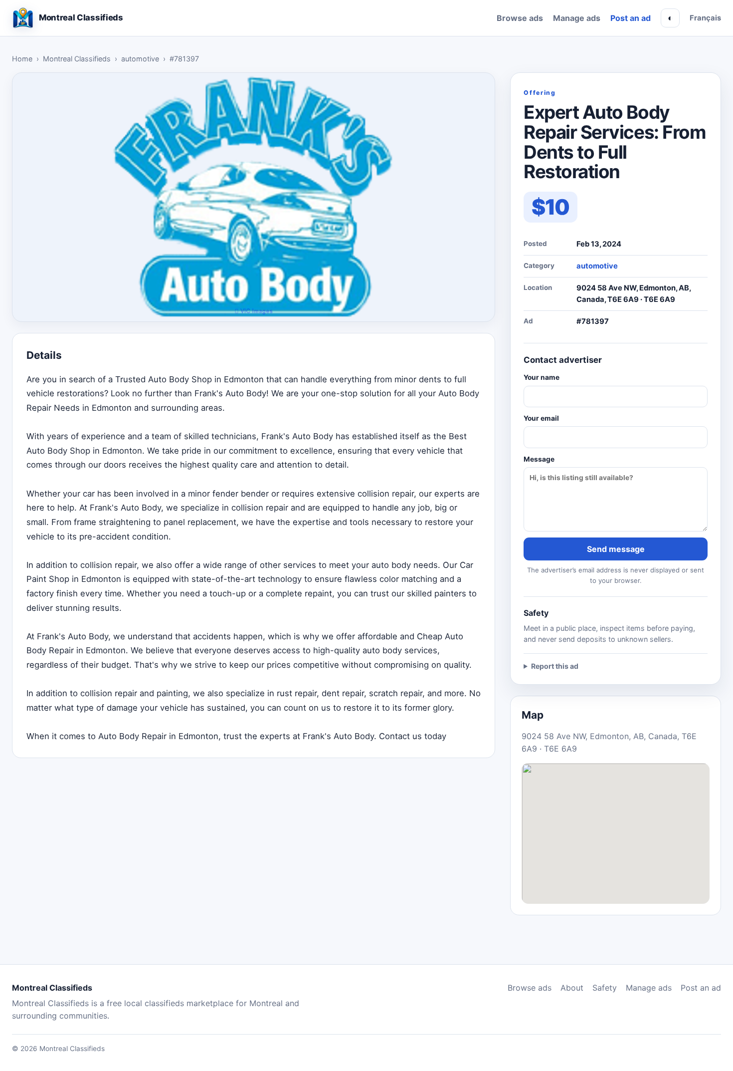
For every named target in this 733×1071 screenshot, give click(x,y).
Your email (541, 418)
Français (705, 17)
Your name (541, 377)
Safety (604, 988)
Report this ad (554, 666)
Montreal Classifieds (77, 58)
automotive (140, 58)
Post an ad (630, 18)
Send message (616, 549)
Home (22, 58)
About (571, 988)
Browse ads (520, 18)
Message (539, 459)
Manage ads (576, 18)
